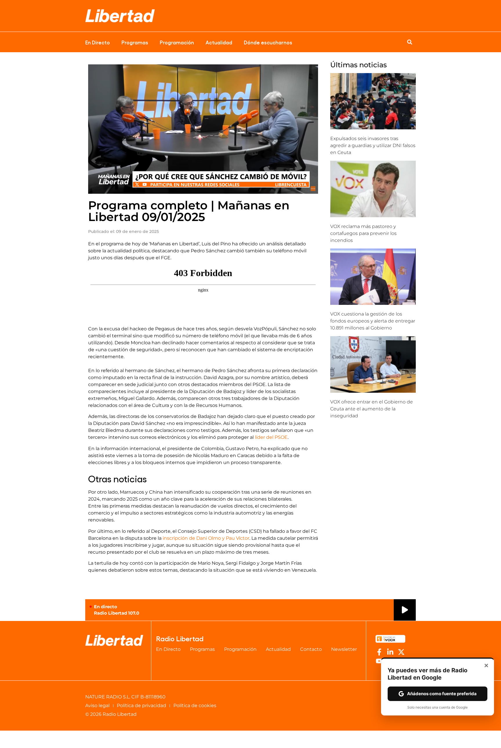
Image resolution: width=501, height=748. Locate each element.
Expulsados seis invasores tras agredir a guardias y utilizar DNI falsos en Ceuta (372, 145)
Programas (134, 42)
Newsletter (344, 649)
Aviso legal (97, 705)
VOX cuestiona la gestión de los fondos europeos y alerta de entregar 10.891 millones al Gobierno (372, 321)
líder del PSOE (271, 437)
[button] (410, 42)
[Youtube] (379, 661)
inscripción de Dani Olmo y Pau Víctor (206, 538)
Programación (177, 42)
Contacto (311, 649)
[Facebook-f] (379, 652)
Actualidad (219, 42)
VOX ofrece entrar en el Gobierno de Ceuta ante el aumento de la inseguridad (371, 409)
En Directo (97, 42)
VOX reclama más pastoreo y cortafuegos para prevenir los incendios (363, 233)
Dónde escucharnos (268, 42)
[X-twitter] (401, 652)
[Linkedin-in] (390, 652)
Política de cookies (194, 705)
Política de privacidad (141, 705)
